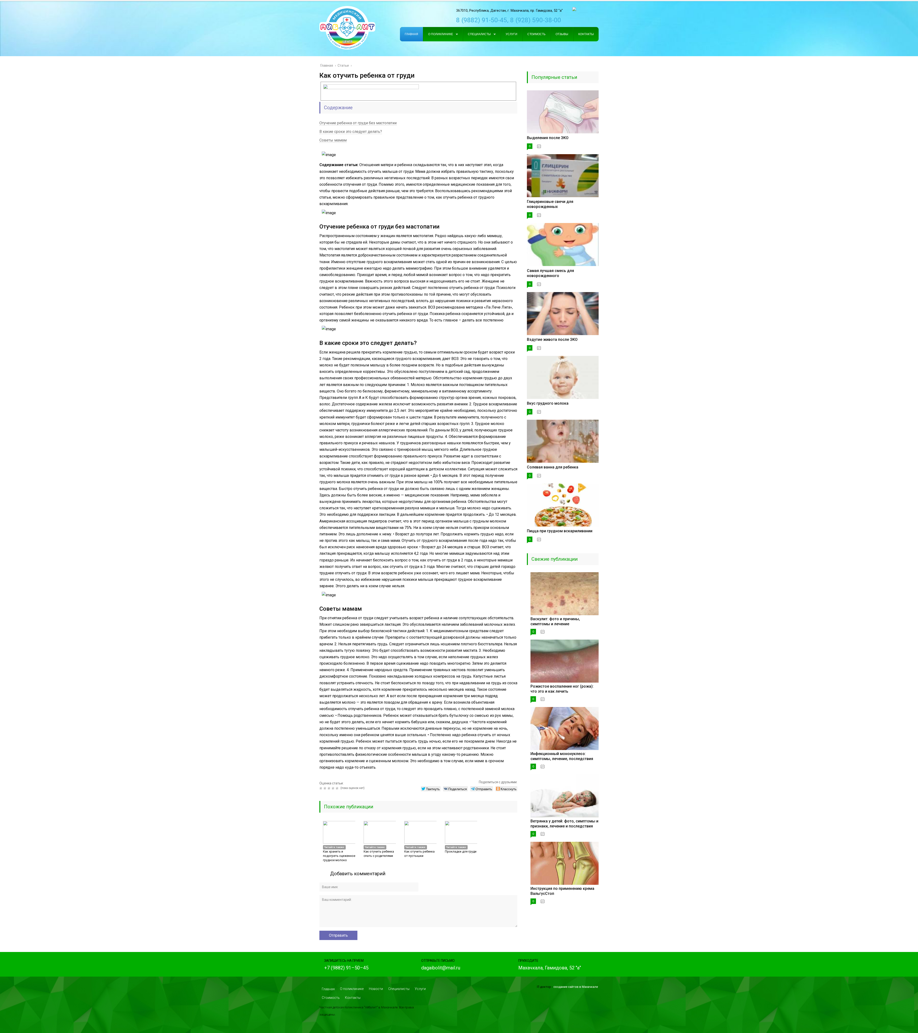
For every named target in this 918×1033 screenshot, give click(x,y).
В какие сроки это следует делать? (350, 131)
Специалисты (399, 989)
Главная (328, 989)
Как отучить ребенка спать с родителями (379, 854)
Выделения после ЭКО (547, 138)
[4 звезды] (334, 788)
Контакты (353, 998)
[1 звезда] (321, 788)
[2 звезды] (325, 788)
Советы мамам (333, 140)
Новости (376, 989)
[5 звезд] (338, 788)
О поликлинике (352, 989)
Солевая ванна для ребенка (552, 467)
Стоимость (331, 998)
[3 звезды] (330, 788)
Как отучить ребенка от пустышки (419, 854)
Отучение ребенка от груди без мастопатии (358, 123)
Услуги (420, 989)
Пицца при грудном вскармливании (559, 531)
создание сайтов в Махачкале (575, 987)
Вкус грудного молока (547, 403)
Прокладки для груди (460, 851)
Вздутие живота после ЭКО (552, 339)
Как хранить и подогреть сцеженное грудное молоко (339, 856)
